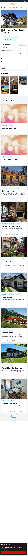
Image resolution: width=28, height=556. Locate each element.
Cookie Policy (4, 548)
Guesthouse (8, 39)
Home (4, 7)
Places (8, 7)
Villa (14, 39)
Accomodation (5, 188)
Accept (13, 552)
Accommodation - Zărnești (12, 36)
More (14, 415)
